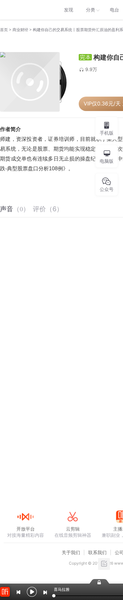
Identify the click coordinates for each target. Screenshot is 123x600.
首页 (4, 29)
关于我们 (71, 552)
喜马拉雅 (25, 10)
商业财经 (20, 29)
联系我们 (97, 552)
